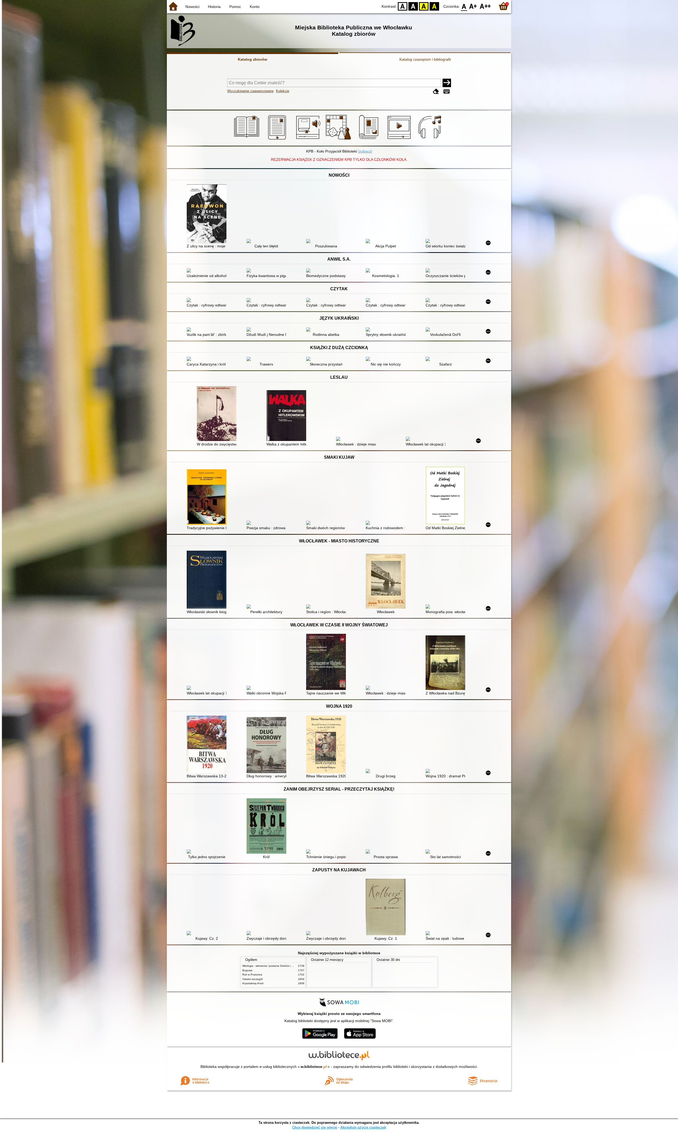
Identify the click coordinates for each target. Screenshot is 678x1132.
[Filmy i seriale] (400, 139)
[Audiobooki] (309, 139)
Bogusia (247, 970)
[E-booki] (278, 139)
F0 (464, 6)
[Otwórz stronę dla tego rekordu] (208, 214)
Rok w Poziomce (252, 974)
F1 (473, 6)
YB (424, 6)
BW (413, 6)
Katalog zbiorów (252, 59)
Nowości (192, 7)
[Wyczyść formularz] (436, 91)
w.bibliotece (314, 1066)
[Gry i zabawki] (339, 139)
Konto (255, 7)
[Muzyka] (430, 139)
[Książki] (247, 139)
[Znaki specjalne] (446, 91)
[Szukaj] (447, 83)
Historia (214, 7)
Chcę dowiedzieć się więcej (314, 1127)
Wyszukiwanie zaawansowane (250, 91)
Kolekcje (282, 91)
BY (434, 6)
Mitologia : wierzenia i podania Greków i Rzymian (272, 965)
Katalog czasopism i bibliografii (425, 59)
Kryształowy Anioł (252, 983)
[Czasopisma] (369, 139)
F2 (485, 6)
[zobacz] (365, 151)
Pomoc (235, 7)
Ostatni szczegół (252, 979)
